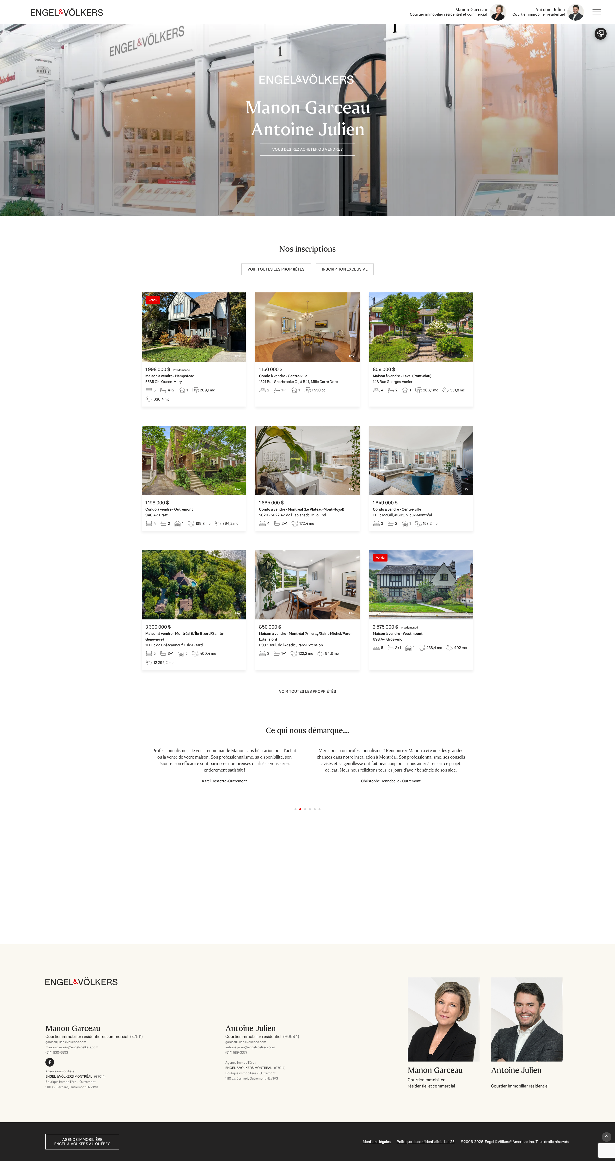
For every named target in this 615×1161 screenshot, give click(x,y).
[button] (295, 809)
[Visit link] (131, 1042)
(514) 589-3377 (236, 1052)
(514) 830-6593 (56, 1052)
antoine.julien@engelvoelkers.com (250, 1047)
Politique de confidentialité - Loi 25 (426, 1141)
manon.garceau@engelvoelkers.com (71, 1047)
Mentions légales (377, 1141)
